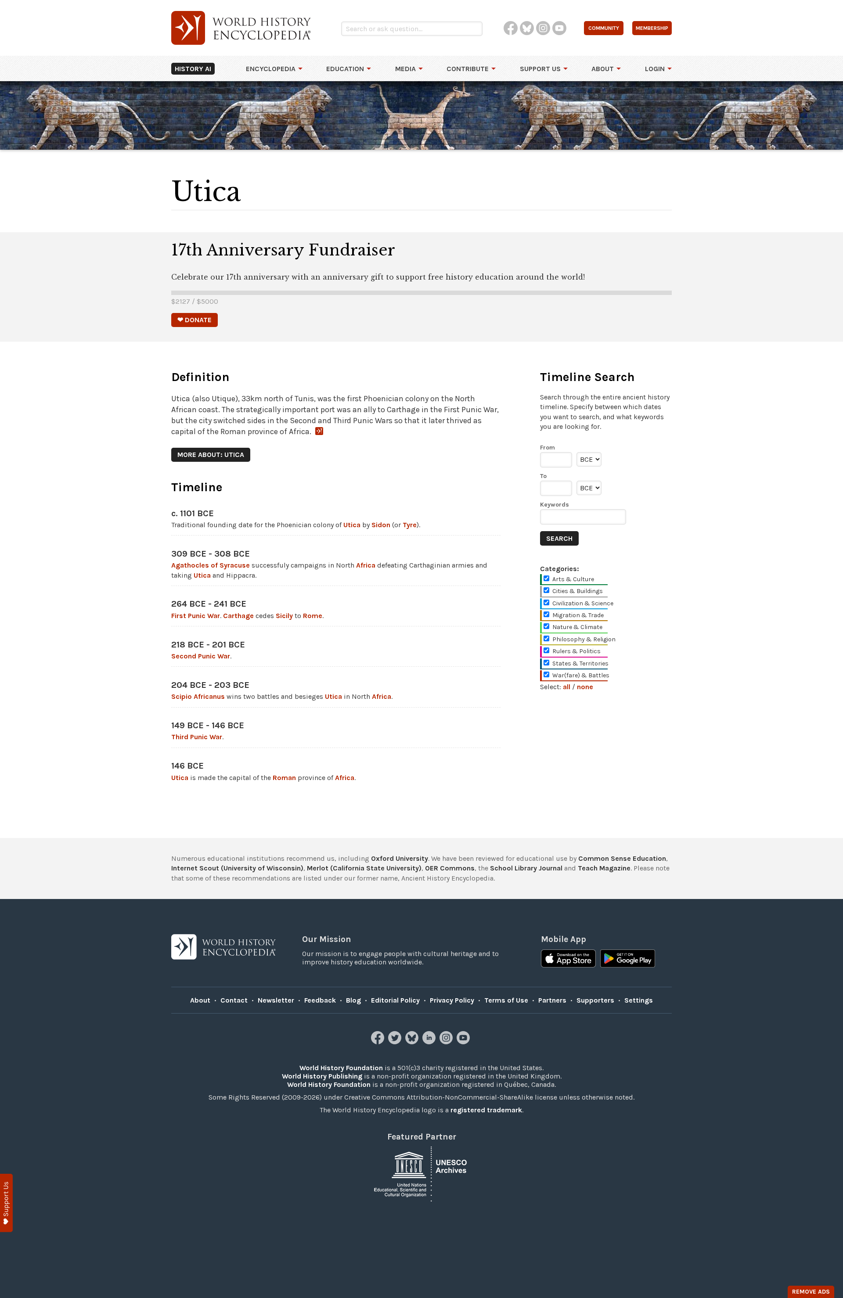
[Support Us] (6, 1203)
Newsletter (276, 1000)
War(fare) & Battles (580, 675)
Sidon (380, 525)
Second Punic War (200, 656)
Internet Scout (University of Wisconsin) (237, 868)
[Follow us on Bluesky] (413, 1042)
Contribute (468, 69)
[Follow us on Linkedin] (430, 1042)
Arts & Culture (573, 579)
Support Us (540, 69)
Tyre (410, 525)
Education (345, 69)
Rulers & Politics (576, 651)
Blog (353, 1000)
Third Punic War (196, 737)
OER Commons (450, 868)
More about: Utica (210, 454)
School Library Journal (526, 868)
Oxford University (399, 858)
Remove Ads (811, 1291)
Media (405, 69)
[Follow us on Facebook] (378, 1042)
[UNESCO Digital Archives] (421, 1173)
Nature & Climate (577, 627)
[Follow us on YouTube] (464, 1042)
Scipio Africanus (198, 696)
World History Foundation (341, 1068)
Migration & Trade (578, 615)
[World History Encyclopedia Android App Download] (627, 959)
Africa (365, 565)
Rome (312, 615)
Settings (638, 1000)
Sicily (284, 615)
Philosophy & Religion (584, 639)
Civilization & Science (582, 603)
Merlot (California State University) (364, 868)
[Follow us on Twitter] (395, 1042)
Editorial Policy (395, 1000)
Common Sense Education (622, 858)
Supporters (595, 1000)
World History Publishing (322, 1076)
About (602, 69)
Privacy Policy (452, 1000)
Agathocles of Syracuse (210, 565)
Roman (284, 777)
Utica (351, 525)
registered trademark (486, 1110)
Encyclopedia (270, 69)
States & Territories (580, 663)
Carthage (238, 615)
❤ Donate (194, 320)
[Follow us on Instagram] (447, 1042)
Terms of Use (506, 1000)
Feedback (320, 1000)
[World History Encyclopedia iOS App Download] (568, 959)
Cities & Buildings (577, 591)
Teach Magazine (604, 868)
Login (655, 69)
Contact (234, 1000)
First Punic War (195, 615)
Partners (552, 1000)
